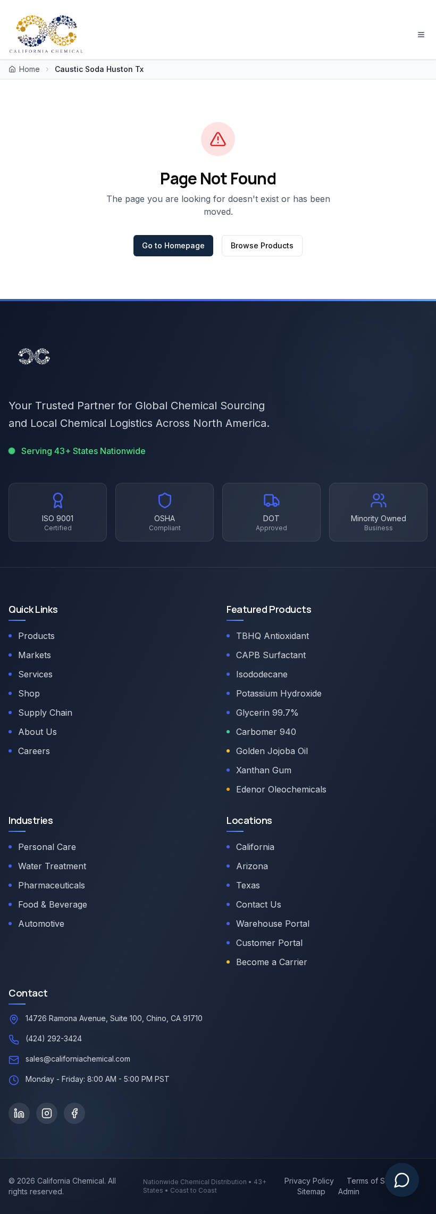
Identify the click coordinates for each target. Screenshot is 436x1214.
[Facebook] (74, 1113)
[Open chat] (402, 1180)
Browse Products (262, 245)
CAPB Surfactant (271, 655)
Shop (29, 693)
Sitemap (311, 1191)
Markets (34, 655)
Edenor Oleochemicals (281, 789)
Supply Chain (45, 712)
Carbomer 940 (266, 731)
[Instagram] (46, 1113)
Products (36, 635)
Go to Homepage (173, 245)
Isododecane (262, 674)
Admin (348, 1191)
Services (35, 674)
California (255, 846)
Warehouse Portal (272, 923)
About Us (37, 731)
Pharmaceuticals (51, 885)
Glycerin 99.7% (267, 712)
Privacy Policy (309, 1180)
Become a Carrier (271, 962)
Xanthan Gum (263, 770)
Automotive (41, 923)
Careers (34, 751)
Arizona (252, 866)
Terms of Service (377, 1180)
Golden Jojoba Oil (272, 751)
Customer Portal (269, 942)
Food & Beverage (52, 904)
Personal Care (47, 846)
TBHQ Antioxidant (272, 635)
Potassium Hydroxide (279, 693)
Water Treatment (52, 866)
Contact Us (258, 904)
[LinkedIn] (19, 1113)
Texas (248, 885)
